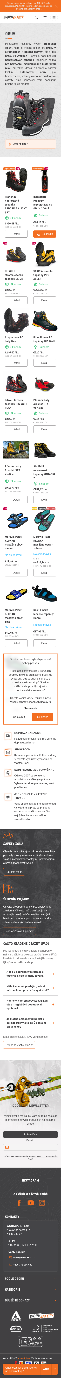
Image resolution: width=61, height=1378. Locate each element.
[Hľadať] (36, 17)
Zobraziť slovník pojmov (20, 931)
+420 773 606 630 (22, 1264)
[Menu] (54, 17)
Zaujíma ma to (14, 871)
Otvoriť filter (20, 143)
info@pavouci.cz (24, 1257)
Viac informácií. (34, 9)
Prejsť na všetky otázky (19, 1044)
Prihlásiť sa (30, 1134)
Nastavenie (30, 708)
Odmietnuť (19, 716)
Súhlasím (42, 716)
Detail (16, 233)
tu (50, 701)
